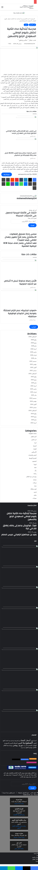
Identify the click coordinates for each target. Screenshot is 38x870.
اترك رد (34, 327)
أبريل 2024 (34, 423)
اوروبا (35, 464)
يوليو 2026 (34, 339)
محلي (26, 25)
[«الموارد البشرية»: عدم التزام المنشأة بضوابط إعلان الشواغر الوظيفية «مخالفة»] (19, 290)
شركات (35, 482)
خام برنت (26, 745)
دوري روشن (18, 745)
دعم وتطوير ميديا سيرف (8, 793)
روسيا (10, 745)
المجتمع (35, 461)
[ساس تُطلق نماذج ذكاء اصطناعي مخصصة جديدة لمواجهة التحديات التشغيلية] (20, 711)
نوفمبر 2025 (33, 364)
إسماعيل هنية (11, 740)
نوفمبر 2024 (33, 401)
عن (37, 855)
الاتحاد (7, 740)
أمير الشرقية (18, 740)
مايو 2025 (34, 383)
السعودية (28, 742)
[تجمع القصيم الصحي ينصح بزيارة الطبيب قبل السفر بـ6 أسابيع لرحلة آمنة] (20, 690)
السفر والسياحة (32, 455)
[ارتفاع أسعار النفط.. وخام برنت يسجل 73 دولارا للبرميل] (20, 567)
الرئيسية (33, 18)
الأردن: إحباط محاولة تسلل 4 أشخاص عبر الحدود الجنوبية (20, 282)
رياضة (35, 473)
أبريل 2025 (34, 386)
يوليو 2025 (34, 376)
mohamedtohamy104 (29, 43)
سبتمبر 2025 (33, 370)
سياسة (35, 479)
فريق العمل (35, 857)
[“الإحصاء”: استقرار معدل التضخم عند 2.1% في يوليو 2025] (20, 629)
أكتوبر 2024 (33, 404)
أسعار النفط (25, 740)
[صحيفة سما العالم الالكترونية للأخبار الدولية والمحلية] (26, 7)
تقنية (35, 467)
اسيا (35, 442)
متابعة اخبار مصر (19, 848)
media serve (26, 794)
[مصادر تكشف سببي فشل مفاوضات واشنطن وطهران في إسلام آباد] (20, 649)
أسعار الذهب (34, 740)
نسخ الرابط (7, 174)
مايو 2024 (34, 419)
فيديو (35, 492)
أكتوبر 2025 (33, 367)
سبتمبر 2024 (33, 407)
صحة (35, 486)
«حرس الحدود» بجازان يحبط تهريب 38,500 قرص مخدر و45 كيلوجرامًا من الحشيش (20, 154)
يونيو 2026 (34, 343)
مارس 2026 (33, 352)
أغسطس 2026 (32, 336)
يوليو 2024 (34, 413)
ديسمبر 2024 (33, 398)
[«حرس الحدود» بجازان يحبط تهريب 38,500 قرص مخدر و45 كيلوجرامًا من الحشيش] (26, 139)
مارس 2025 (33, 389)
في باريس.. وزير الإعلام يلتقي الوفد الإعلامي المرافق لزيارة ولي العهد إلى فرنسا (21, 132)
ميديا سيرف (23, 747)
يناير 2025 (34, 395)
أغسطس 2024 (32, 410)
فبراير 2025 (33, 392)
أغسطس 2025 (32, 373)
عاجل (35, 747)
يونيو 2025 (34, 379)
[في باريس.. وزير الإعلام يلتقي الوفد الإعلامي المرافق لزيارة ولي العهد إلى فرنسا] (26, 117)
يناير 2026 (34, 358)
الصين (20, 743)
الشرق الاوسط (33, 458)
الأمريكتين (34, 452)
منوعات (35, 498)
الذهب (35, 743)
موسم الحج (29, 747)
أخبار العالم (34, 436)
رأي (36, 470)
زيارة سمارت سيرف (19, 837)
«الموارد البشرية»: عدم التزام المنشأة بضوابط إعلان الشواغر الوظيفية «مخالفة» (20, 313)
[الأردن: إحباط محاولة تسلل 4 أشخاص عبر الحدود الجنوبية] (19, 260)
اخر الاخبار (27, 18)
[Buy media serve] (19, 13)
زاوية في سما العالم (31, 476)
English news (33, 433)
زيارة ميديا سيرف (19, 803)
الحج (4, 740)
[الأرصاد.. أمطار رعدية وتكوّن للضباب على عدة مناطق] (20, 608)
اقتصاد (35, 449)
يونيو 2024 (34, 416)
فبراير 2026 (33, 355)
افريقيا (35, 446)
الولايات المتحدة (32, 745)
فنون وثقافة (34, 489)
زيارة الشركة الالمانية (19, 815)
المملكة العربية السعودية (10, 743)
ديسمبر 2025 (33, 361)
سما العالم (6, 745)
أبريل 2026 (34, 349)
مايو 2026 (34, 346)
